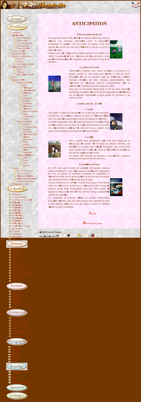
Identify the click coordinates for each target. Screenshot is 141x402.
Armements (27, 103)
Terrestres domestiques (27, 130)
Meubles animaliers (24, 121)
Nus (13, 255)
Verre (14, 380)
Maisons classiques (19, 321)
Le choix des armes (24, 43)
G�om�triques (29, 90)
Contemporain (17, 300)
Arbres (25, 158)
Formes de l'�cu (24, 48)
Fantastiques (27, 152)
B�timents (27, 106)
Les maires (16, 231)
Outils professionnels (28, 115)
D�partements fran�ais (27, 179)
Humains (26, 124)
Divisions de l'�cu (19, 53)
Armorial (15, 168)
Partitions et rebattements (21, 56)
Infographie (16, 278)
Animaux (15, 352)
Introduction (16, 32)
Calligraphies (17, 268)
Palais (14, 329)
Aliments (26, 165)
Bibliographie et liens (20, 184)
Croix (25, 85)
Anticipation (16, 302)
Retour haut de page (92, 223)
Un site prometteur (19, 197)
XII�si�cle (17, 202)
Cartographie (17, 234)
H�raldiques (28, 88)
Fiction (14, 305)
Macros (14, 359)
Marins (25, 142)
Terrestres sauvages (30, 127)
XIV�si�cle (17, 208)
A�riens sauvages (30, 134)
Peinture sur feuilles (19, 271)
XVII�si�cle (17, 215)
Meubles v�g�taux (25, 155)
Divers (14, 361)
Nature (14, 260)
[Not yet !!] (135, 7)
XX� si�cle (17, 223)
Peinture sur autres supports (22, 273)
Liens (14, 239)
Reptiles (26, 144)
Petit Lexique (22, 40)
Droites (20, 59)
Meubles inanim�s (24, 82)
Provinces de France (25, 171)
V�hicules (27, 109)
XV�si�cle (17, 210)
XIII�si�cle (17, 205)
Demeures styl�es (19, 326)
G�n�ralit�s (18, 35)
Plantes (25, 160)
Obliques (20, 61)
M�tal (14, 377)
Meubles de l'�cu (19, 80)
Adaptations (16, 265)
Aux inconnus (17, 229)
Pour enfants (16, 294)
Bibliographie (17, 236)
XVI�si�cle (17, 213)
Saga (13, 307)
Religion (26, 101)
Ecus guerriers (22, 46)
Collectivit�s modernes (21, 331)
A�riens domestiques (27, 138)
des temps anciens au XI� (22, 200)
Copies (14, 257)
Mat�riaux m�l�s (20, 383)
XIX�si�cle (17, 221)
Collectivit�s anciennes (21, 334)
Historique (16, 297)
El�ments (27, 93)
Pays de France (23, 173)
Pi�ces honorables (19, 67)
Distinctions (27, 98)
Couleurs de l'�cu (19, 51)
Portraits (15, 252)
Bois (13, 375)
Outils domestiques (30, 111)
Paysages (15, 263)
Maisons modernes (19, 323)
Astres (25, 95)
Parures (14, 77)
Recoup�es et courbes (26, 64)
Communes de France (25, 181)
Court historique (23, 38)
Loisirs (25, 119)
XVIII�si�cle (18, 218)
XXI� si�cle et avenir (21, 226)
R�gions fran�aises (25, 176)
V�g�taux (16, 349)
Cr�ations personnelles (21, 276)
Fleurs (25, 163)
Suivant (92, 213)
